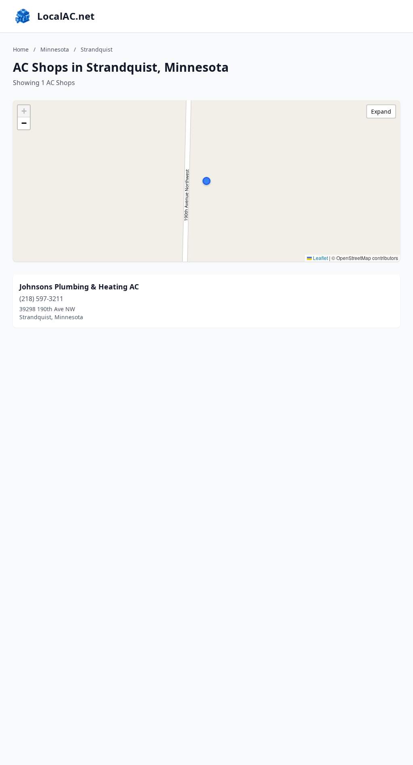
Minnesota (54, 49)
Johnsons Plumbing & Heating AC (79, 286)
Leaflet (320, 257)
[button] (206, 181)
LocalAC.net (65, 16)
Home (21, 49)
